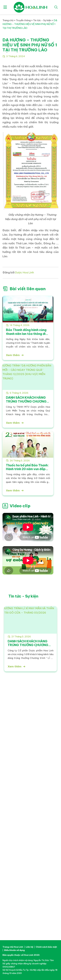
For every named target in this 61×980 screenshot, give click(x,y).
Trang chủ (8, 20)
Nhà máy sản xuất (11, 747)
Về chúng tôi (10, 735)
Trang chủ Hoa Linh (13, 947)
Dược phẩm (35, 741)
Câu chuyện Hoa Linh (13, 741)
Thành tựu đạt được (12, 751)
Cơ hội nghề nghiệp (39, 769)
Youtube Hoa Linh (35, 892)
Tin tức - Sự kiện (42, 20)
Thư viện (6, 772)
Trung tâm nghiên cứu (13, 744)
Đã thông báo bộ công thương (31, 923)
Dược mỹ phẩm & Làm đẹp (43, 744)
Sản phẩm (36, 735)
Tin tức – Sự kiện (11, 766)
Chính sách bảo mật (46, 947)
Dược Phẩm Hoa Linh (16, 794)
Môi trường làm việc (39, 766)
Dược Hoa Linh (31, 7)
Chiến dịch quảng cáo (13, 769)
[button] (7, 633)
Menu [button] (5, 7)
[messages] (57, 968)
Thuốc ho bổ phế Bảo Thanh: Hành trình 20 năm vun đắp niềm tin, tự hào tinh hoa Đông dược (27, 471)
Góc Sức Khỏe (10, 776)
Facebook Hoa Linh (25, 892)
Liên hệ (34, 772)
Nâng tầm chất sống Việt (17, 707)
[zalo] (57, 975)
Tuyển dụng (37, 761)
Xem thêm (13, 355)
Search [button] (56, 7)
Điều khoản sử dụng (14, 950)
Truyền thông (23, 20)
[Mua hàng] (57, 961)
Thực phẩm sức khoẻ (40, 747)
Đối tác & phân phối (40, 751)
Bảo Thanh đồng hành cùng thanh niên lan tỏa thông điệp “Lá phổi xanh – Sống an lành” (28, 333)
